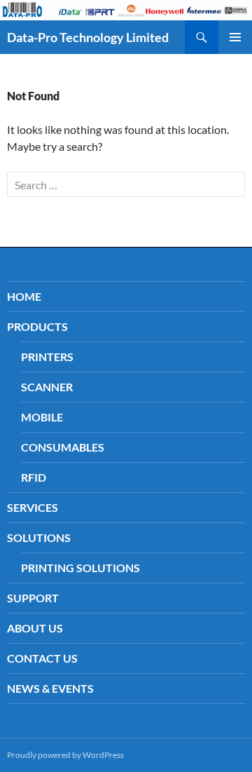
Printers (47, 356)
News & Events (50, 688)
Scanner (47, 386)
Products (37, 326)
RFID (33, 477)
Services (32, 507)
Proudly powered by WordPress (65, 755)
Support (33, 597)
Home (24, 296)
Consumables (62, 447)
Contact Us (42, 658)
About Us (35, 628)
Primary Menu (235, 37)
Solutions (39, 537)
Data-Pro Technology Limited (88, 37)
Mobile (42, 417)
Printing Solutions (80, 567)
